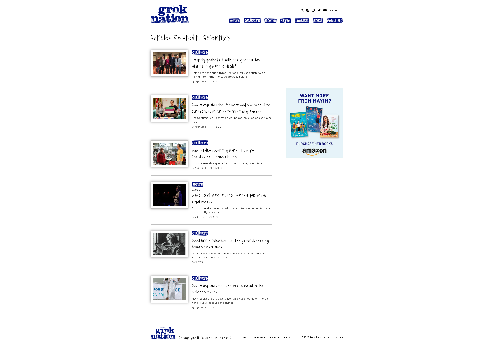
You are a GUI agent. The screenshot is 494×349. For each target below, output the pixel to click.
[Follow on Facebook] (307, 10)
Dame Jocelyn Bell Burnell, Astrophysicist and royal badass (229, 198)
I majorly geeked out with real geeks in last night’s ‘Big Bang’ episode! (226, 63)
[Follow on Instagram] (313, 10)
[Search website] (302, 10)
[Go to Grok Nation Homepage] (170, 14)
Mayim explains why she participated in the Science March (228, 288)
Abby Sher (199, 217)
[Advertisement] (314, 56)
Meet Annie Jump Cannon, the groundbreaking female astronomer (230, 243)
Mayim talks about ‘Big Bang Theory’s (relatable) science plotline (223, 153)
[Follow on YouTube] (325, 10)
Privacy (274, 337)
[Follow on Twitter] (319, 10)
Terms (287, 337)
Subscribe (336, 10)
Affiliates (260, 337)
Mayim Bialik (200, 81)
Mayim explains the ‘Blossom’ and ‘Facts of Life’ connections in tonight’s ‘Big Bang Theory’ (231, 108)
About (247, 337)
